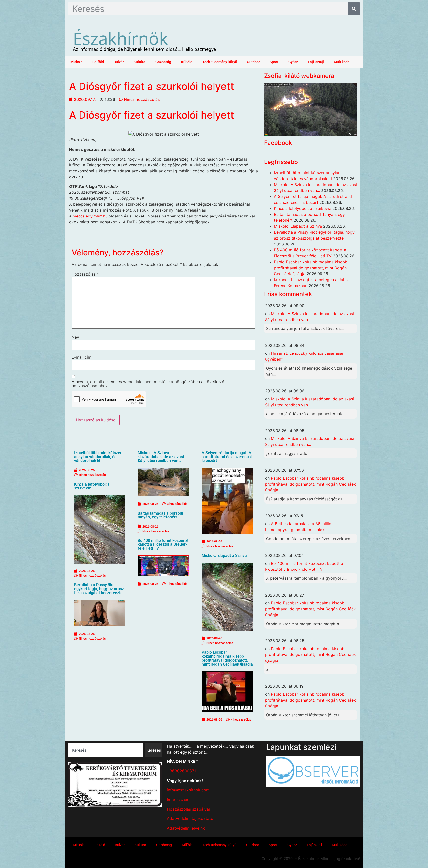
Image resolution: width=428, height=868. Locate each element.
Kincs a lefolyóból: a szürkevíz (92, 486)
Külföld (186, 62)
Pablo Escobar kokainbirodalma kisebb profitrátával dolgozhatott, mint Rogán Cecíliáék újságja (227, 658)
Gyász (293, 62)
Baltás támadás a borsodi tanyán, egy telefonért (160, 515)
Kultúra (139, 62)
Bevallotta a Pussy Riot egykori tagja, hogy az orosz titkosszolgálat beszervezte (99, 588)
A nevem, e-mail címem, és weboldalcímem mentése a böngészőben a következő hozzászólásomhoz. (148, 384)
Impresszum (178, 799)
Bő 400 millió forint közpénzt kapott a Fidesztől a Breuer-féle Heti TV (163, 544)
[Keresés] (354, 8)
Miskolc (76, 62)
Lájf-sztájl (316, 62)
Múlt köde (341, 62)
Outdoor (253, 62)
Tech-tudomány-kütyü (219, 62)
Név (75, 337)
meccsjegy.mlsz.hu (90, 216)
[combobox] (105, 750)
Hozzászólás (85, 274)
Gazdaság (163, 62)
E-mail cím (81, 357)
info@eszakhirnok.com (188, 789)
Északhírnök (120, 38)
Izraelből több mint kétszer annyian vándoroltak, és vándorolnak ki (98, 456)
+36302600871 (181, 770)
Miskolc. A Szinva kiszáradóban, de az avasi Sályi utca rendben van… (161, 456)
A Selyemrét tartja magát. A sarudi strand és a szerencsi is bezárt (227, 456)
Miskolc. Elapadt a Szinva (224, 555)
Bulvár (119, 62)
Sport (274, 62)
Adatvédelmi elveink (186, 828)
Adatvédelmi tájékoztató (190, 818)
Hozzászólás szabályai (188, 809)
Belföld (98, 62)
